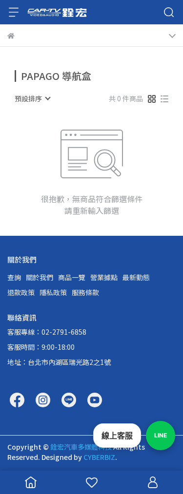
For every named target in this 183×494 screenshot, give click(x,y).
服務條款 (85, 292)
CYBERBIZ (99, 457)
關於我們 (39, 277)
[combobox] (32, 98)
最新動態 (136, 277)
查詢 (14, 277)
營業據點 (104, 277)
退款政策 (21, 292)
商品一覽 (71, 277)
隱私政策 (53, 292)
